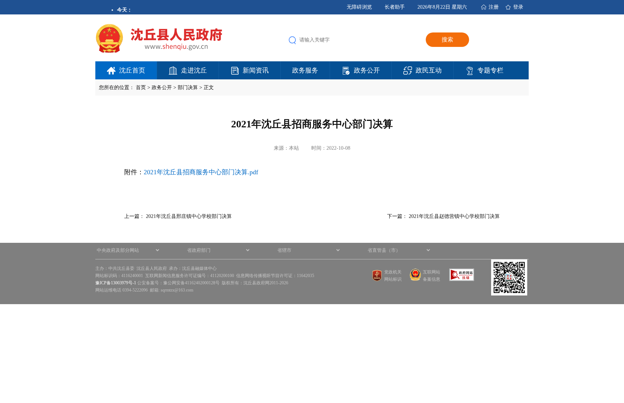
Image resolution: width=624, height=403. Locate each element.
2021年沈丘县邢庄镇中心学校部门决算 (189, 216)
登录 (518, 7)
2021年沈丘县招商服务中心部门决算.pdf (201, 172)
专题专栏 (490, 70)
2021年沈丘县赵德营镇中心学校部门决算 (454, 216)
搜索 (447, 39)
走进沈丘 (194, 70)
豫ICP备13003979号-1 (115, 282)
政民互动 (429, 70)
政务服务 (305, 70)
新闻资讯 (256, 70)
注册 (494, 7)
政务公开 (367, 70)
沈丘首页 (132, 70)
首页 (141, 87)
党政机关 (393, 272)
